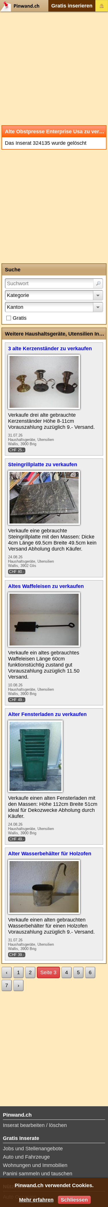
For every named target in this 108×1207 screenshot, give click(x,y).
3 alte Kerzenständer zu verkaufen (50, 348)
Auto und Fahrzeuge (26, 1157)
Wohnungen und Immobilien (35, 1165)
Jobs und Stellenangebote (33, 1148)
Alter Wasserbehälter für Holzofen (49, 853)
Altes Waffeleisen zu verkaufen (46, 586)
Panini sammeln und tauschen (37, 1173)
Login (101, 6)
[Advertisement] (54, 68)
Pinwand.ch (21, 6)
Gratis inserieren (71, 6)
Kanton (15, 307)
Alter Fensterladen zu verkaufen (47, 714)
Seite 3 (48, 972)
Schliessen (74, 1200)
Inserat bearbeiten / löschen (35, 1125)
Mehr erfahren (36, 1200)
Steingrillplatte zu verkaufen (42, 464)
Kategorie (18, 295)
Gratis (19, 318)
